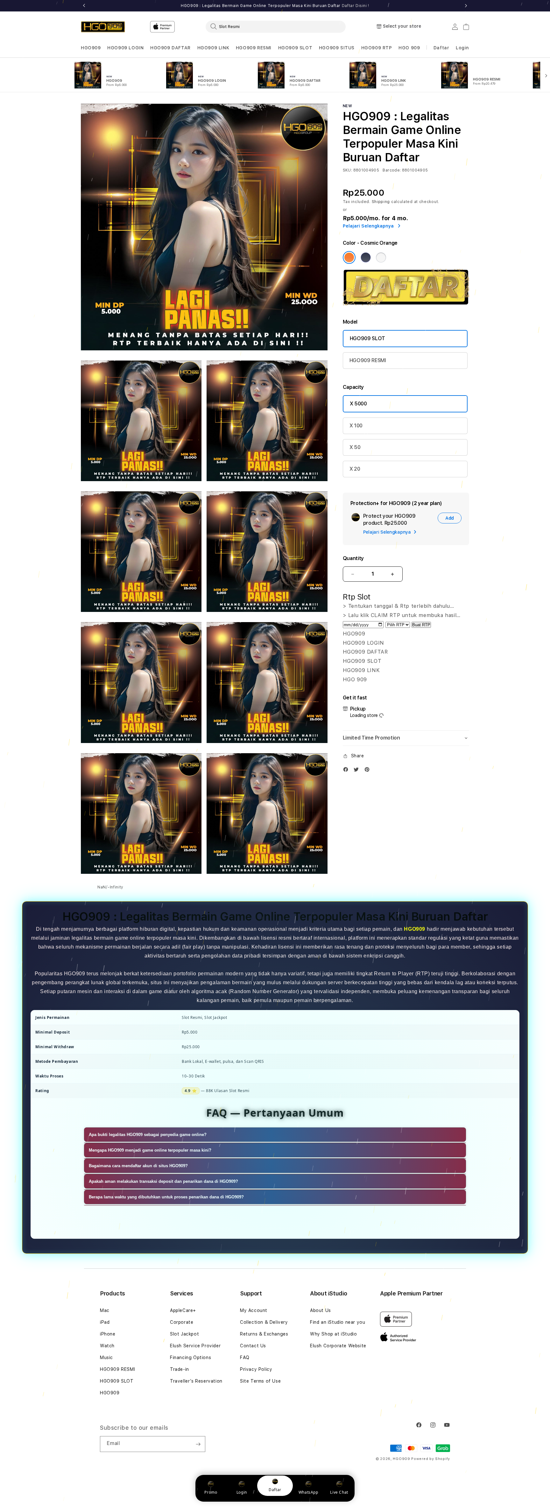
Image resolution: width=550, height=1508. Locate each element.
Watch (107, 1345)
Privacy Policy (256, 1369)
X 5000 (358, 404)
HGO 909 (409, 47)
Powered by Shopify (430, 1459)
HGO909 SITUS (337, 47)
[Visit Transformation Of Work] (406, 304)
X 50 (355, 447)
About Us (320, 1310)
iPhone (108, 1333)
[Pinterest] (368, 770)
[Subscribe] (198, 1444)
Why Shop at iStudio (333, 1333)
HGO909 (91, 47)
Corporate (181, 1322)
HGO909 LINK (213, 47)
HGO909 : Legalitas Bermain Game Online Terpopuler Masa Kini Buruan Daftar (275, 6)
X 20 (354, 469)
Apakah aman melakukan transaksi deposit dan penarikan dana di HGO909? (163, 1181)
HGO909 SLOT (295, 47)
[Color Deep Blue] (366, 257)
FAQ (245, 1357)
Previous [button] (84, 6)
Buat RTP (421, 624)
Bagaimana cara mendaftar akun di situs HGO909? (138, 1165)
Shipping (381, 202)
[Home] (103, 26)
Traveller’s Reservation (196, 1381)
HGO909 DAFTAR (170, 47)
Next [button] (466, 6)
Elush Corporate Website (338, 1345)
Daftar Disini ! (355, 6)
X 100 (356, 426)
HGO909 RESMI (253, 47)
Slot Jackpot (184, 1333)
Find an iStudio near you (337, 1322)
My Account (253, 1310)
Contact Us (253, 1345)
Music (106, 1357)
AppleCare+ (183, 1310)
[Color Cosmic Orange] (349, 257)
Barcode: (392, 170)
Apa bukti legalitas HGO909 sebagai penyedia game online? (148, 1134)
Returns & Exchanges (264, 1333)
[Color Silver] (381, 257)
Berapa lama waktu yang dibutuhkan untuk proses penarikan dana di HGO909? (166, 1197)
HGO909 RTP (376, 47)
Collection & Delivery (264, 1322)
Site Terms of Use (260, 1381)
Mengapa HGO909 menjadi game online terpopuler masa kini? (150, 1150)
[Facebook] (347, 770)
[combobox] (276, 26)
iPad (104, 1322)
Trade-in (179, 1369)
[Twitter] (357, 770)
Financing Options (190, 1357)
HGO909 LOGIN (125, 47)
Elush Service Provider (195, 1345)
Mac (104, 1310)
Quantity (353, 558)
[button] (91, 48)
